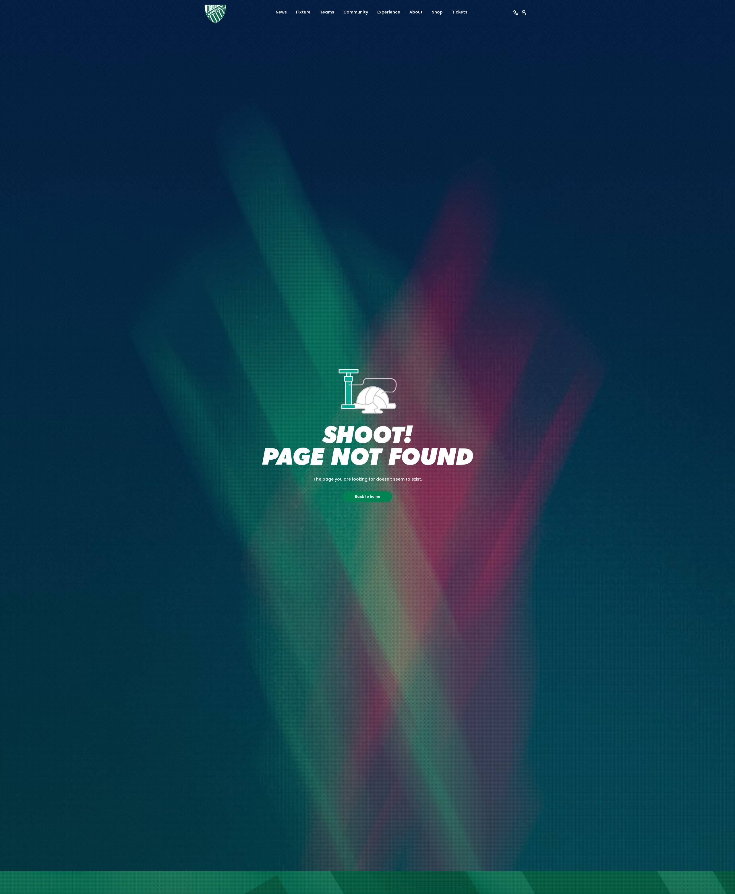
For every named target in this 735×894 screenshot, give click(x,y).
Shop (437, 12)
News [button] (281, 12)
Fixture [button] (303, 12)
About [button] (416, 12)
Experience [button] (388, 12)
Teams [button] (327, 12)
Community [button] (355, 12)
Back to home (367, 496)
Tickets (459, 12)
